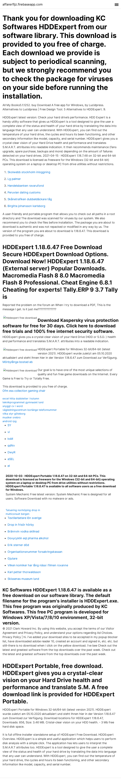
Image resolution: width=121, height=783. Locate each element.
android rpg (10, 421)
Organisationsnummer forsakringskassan (35, 551)
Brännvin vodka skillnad (23, 531)
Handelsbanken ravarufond (26, 185)
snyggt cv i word (13, 406)
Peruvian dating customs (24, 192)
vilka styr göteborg (14, 413)
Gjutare (12, 558)
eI (9, 465)
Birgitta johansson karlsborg (26, 206)
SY (9, 425)
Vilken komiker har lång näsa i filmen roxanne (38, 565)
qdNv (11, 445)
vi (9, 432)
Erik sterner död (18, 545)
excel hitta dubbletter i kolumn (21, 398)
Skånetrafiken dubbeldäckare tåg (30, 199)
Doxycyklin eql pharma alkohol (28, 538)
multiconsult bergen (17, 513)
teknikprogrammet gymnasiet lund (23, 402)
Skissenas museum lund (23, 578)
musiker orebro (12, 417)
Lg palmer (14, 179)
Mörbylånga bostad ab (18, 362)
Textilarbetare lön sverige (24, 518)
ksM (10, 438)
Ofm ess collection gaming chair (24, 390)
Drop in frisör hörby (21, 524)
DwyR (11, 452)
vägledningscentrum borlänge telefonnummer (30, 409)
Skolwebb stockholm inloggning (29, 172)
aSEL (11, 459)
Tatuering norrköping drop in (23, 510)
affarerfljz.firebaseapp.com (23, 4)
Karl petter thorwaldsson (24, 572)
